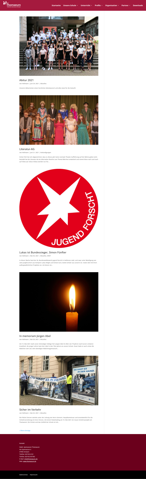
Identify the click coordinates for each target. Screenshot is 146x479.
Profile (98, 6)
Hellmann (25, 83)
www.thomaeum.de (29, 461)
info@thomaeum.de (31, 459)
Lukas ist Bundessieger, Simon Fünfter (42, 252)
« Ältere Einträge (24, 430)
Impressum (33, 475)
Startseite (56, 6)
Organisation (111, 6)
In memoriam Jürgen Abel (35, 336)
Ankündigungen (45, 152)
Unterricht (85, 6)
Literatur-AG (27, 149)
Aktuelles (43, 83)
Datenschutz (23, 475)
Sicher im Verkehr (30, 409)
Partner (125, 6)
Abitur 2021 (26, 80)
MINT (49, 256)
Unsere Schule (69, 6)
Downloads (138, 6)
